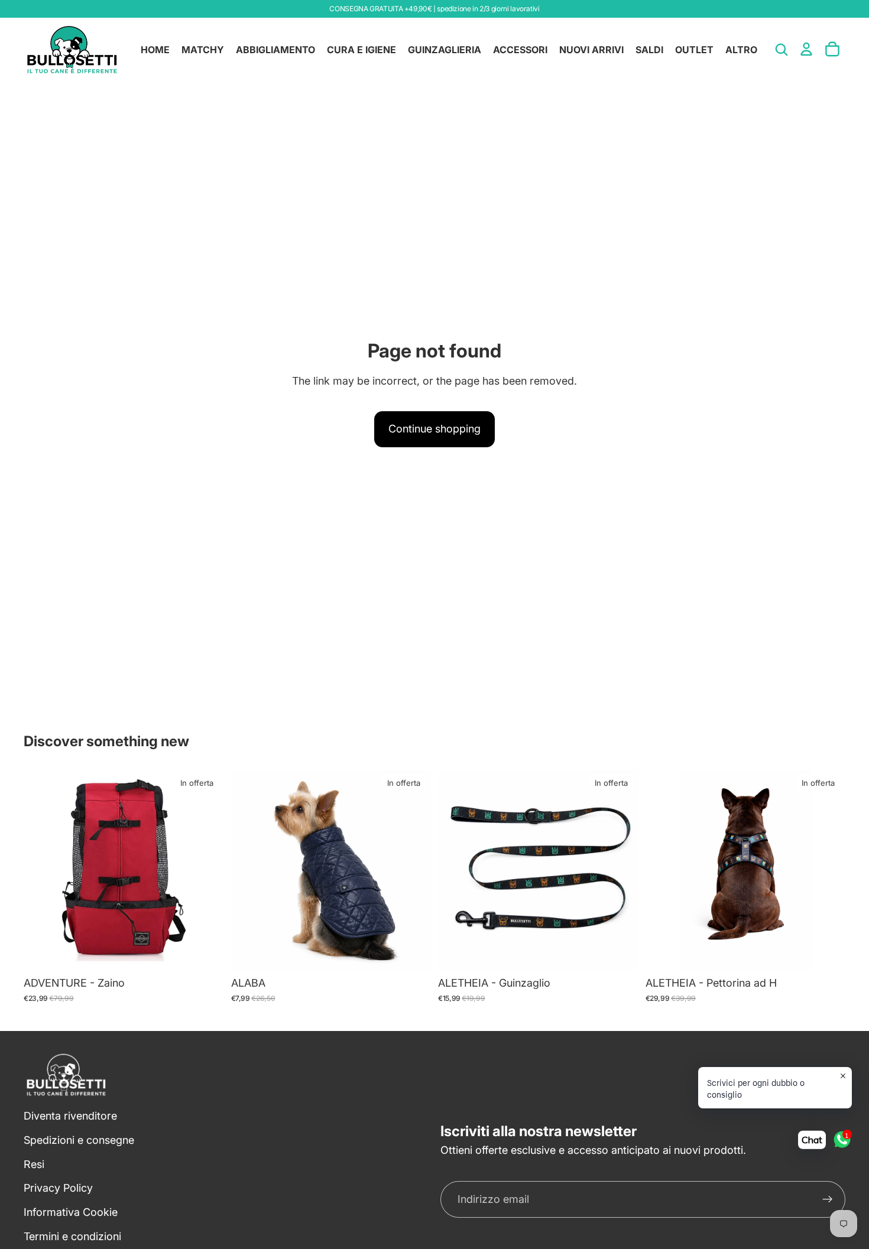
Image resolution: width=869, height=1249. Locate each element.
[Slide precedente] (41, 870)
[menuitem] (741, 49)
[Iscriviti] (827, 1199)
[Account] (806, 49)
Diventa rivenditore (70, 1116)
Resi (34, 1164)
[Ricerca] (782, 50)
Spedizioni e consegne (79, 1140)
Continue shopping (434, 428)
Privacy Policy (58, 1188)
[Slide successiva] (206, 870)
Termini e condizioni (72, 1236)
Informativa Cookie (71, 1212)
